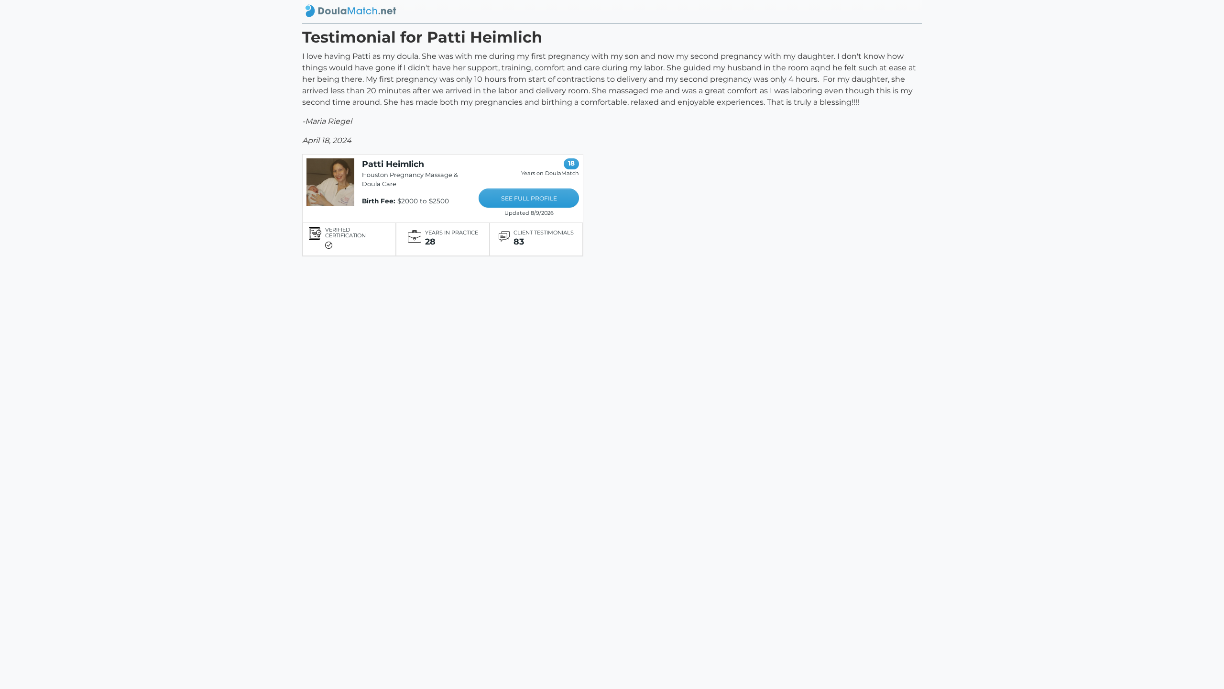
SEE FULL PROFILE (529, 198)
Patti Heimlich (393, 164)
